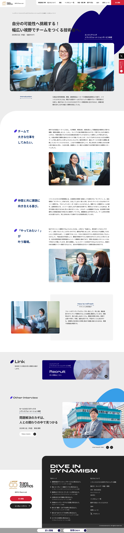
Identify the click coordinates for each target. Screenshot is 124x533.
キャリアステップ (95, 492)
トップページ (15, 13)
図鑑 (60, 2)
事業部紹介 (41, 2)
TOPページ (53, 478)
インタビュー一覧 (69, 2)
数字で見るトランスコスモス (99, 503)
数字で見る (90, 2)
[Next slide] (111, 447)
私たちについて (51, 2)
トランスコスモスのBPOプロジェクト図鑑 (103, 482)
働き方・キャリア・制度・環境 (99, 486)
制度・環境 (81, 2)
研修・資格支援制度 (95, 490)
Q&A (97, 2)
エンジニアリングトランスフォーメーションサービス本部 (32, 13)
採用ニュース (105, 2)
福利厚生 (92, 495)
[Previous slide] (107, 447)
